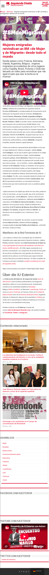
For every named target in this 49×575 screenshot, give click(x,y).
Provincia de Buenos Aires (29, 294)
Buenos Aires (7, 451)
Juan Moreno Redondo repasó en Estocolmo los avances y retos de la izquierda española (22, 390)
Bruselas (32, 287)
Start (3, 12)
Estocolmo (6, 458)
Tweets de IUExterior (8, 559)
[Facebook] (21, 571)
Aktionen (10, 12)
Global (5, 465)
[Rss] (19, 571)
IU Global (38, 297)
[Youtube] (26, 571)
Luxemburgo (34, 289)
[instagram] (29, 571)
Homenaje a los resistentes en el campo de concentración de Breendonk (20, 422)
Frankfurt (17, 289)
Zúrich (41, 289)
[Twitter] (24, 571)
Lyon (10, 292)
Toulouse (17, 292)
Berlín (10, 289)
